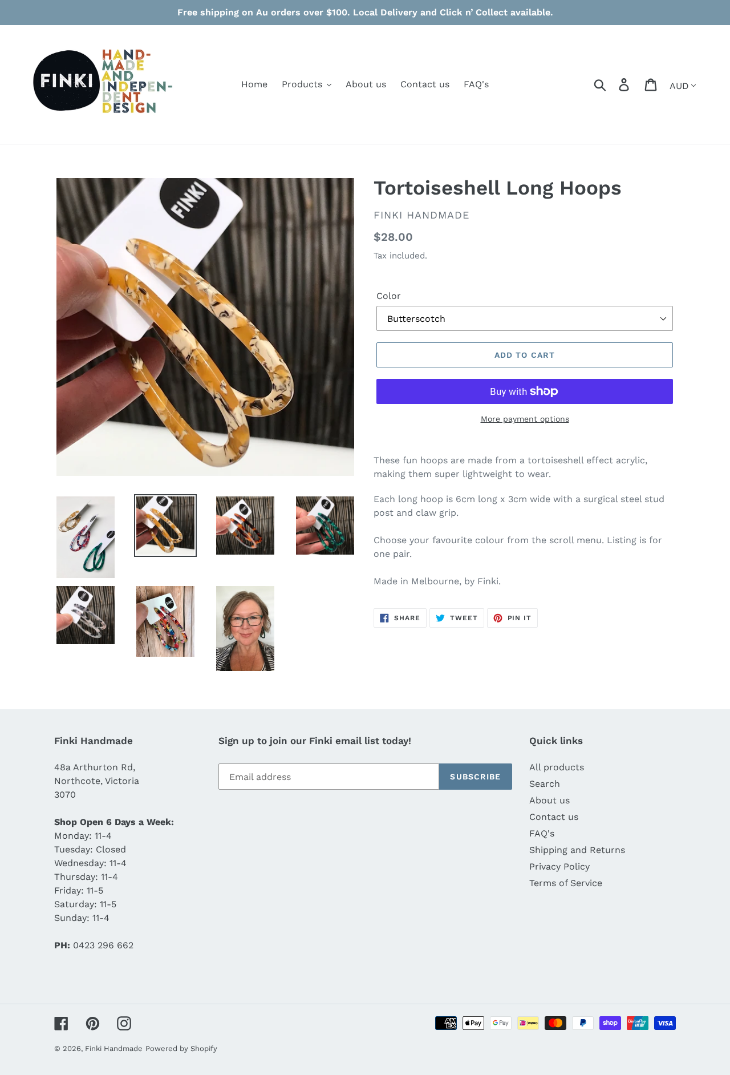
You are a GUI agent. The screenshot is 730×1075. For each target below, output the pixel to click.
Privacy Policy (559, 866)
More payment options (525, 418)
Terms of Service (565, 883)
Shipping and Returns (577, 849)
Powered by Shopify (181, 1048)
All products (556, 767)
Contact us (553, 816)
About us (549, 800)
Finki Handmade (114, 1048)
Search (544, 783)
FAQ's (541, 833)
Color (388, 295)
